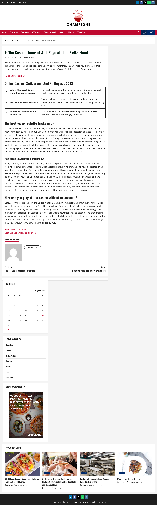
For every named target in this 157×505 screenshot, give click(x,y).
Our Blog (14, 32)
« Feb (8, 329)
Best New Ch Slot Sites (15, 229)
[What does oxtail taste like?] (135, 464)
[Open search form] (139, 32)
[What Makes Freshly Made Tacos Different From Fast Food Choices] (22, 464)
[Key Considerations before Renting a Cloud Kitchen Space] (97, 464)
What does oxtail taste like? (129, 478)
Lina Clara (9, 485)
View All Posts (32, 247)
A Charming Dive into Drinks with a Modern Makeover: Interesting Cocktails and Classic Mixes (59, 481)
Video (151, 32)
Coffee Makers (50, 32)
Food (61, 32)
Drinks (8, 366)
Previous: (20, 269)
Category (25, 32)
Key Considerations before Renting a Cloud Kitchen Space (95, 480)
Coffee (8, 350)
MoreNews (89, 502)
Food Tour (36, 32)
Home (4, 32)
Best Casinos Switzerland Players (20, 232)
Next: (89, 269)
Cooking (70, 32)
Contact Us (81, 32)
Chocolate (9, 345)
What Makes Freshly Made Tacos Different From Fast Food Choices (22, 480)
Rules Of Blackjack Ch (15, 75)
